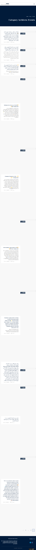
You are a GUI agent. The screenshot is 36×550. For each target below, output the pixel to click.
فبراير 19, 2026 (12, 422)
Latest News (23, 50)
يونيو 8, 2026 (12, 261)
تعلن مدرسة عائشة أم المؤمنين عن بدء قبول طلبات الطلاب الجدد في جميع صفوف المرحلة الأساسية (11, 419)
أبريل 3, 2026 (12, 382)
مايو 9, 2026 (12, 333)
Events (24, 33)
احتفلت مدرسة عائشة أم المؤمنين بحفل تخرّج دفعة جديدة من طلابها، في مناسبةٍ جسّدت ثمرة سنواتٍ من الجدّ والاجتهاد (11, 48)
